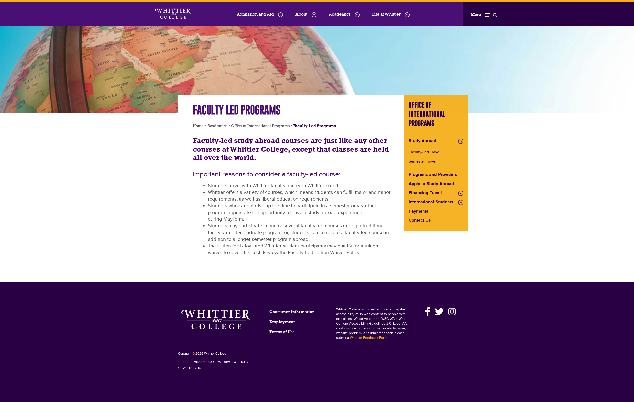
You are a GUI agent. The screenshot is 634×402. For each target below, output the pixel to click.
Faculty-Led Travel (424, 152)
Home (198, 126)
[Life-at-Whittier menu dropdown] (407, 14)
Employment (282, 322)
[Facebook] (427, 311)
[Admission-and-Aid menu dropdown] (280, 14)
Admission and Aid (255, 14)
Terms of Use (282, 332)
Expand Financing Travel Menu (460, 193)
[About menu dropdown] (314, 14)
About (301, 14)
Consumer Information (292, 312)
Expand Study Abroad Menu (460, 141)
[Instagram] (451, 311)
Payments (418, 211)
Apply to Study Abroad (431, 184)
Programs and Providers (433, 174)
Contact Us (420, 220)
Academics (340, 14)
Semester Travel (422, 162)
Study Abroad (422, 141)
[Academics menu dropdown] (357, 14)
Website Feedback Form (368, 338)
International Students (431, 202)
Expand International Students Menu (460, 202)
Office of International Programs (260, 126)
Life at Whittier (386, 14)
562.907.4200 (189, 368)
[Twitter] (439, 311)
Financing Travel (425, 193)
